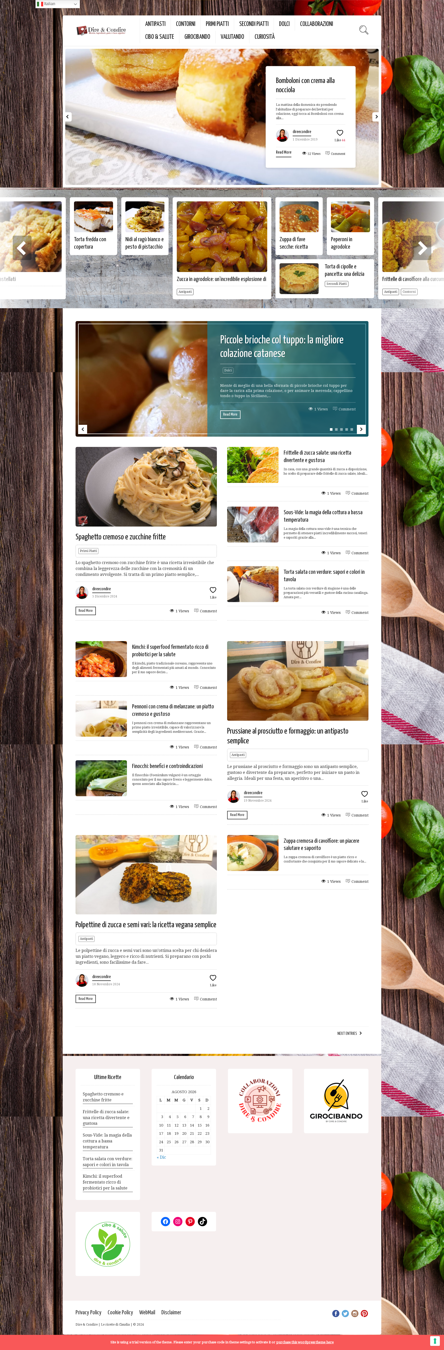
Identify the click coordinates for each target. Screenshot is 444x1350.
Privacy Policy (88, 1313)
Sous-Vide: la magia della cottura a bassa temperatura (107, 1141)
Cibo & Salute (159, 37)
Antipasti (155, 24)
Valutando (232, 37)
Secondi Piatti (254, 24)
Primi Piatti (217, 24)
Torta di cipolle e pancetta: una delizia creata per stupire (344, 274)
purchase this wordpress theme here (305, 1342)
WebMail (147, 1313)
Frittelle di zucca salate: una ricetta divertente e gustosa (106, 1117)
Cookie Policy (120, 1313)
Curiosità (265, 37)
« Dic (161, 1157)
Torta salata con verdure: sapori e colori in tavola (107, 1161)
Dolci (284, 24)
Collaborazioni (316, 24)
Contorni (185, 24)
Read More (283, 152)
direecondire (302, 132)
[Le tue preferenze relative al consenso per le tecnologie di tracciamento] (435, 1341)
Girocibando (197, 37)
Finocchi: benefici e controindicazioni (167, 766)
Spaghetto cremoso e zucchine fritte (121, 537)
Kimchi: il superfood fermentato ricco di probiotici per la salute (105, 1182)
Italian (49, 4)
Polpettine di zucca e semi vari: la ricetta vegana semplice (146, 925)
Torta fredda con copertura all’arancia (90, 247)
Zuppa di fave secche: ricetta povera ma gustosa (298, 247)
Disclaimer (171, 1313)
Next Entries (347, 1034)
